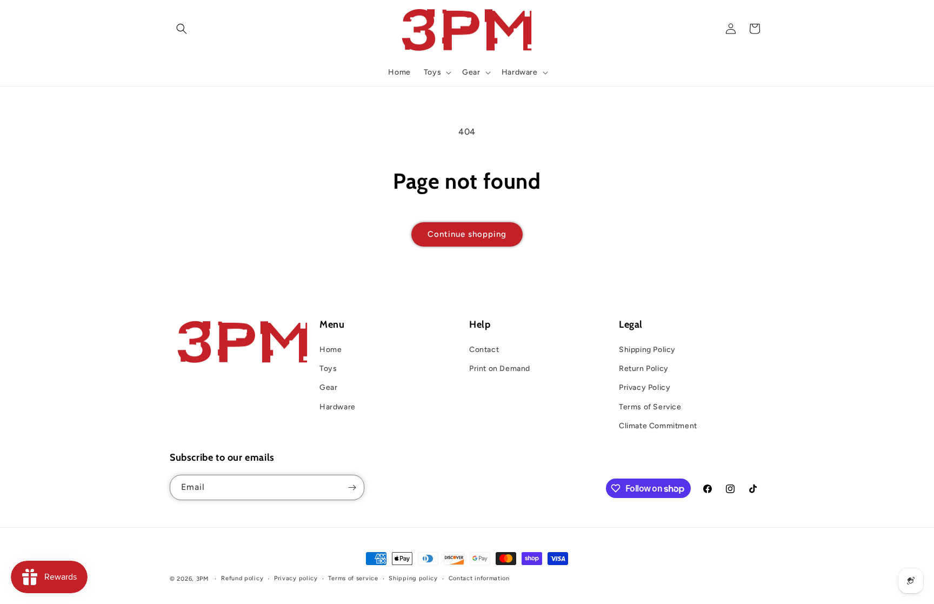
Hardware (337, 406)
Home (330, 349)
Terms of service (353, 578)
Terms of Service (650, 406)
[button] (182, 29)
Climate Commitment (658, 425)
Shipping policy (413, 578)
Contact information (479, 578)
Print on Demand (499, 368)
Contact (484, 349)
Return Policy (644, 368)
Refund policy (242, 578)
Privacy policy (296, 578)
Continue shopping (467, 234)
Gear (328, 387)
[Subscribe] (352, 487)
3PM (202, 578)
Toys (328, 368)
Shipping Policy (647, 349)
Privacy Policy (644, 387)
